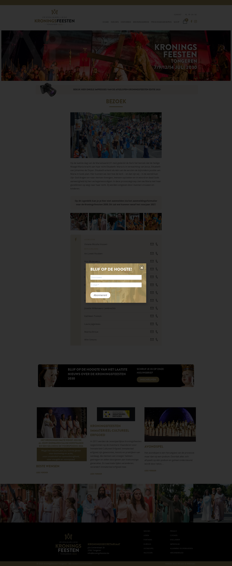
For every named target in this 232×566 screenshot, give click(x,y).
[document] (116, 283)
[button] (142, 268)
